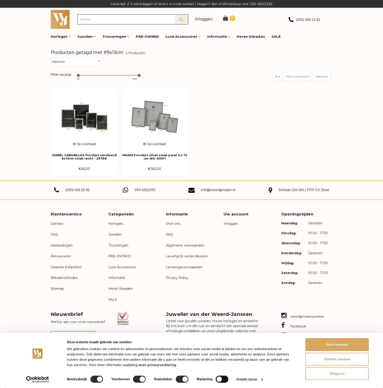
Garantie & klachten (66, 267)
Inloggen (204, 19)
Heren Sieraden (251, 36)
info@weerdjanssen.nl (218, 190)
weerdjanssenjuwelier (306, 317)
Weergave (321, 76)
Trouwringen (114, 36)
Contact (57, 224)
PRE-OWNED (147, 36)
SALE (276, 36)
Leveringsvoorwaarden (184, 267)
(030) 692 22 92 (308, 20)
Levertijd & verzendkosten (187, 256)
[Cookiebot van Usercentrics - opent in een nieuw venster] (37, 379)
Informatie (217, 36)
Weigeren (337, 373)
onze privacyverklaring (157, 365)
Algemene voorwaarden (185, 245)
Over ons (173, 224)
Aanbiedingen (62, 245)
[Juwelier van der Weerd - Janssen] (60, 19)
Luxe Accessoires (182, 36)
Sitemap (57, 289)
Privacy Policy (177, 278)
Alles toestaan (337, 344)
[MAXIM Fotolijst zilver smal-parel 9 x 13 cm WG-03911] (154, 114)
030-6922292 (145, 190)
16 (276, 76)
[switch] (139, 379)
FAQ (54, 234)
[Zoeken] (181, 19)
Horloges (60, 36)
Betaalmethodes (64, 278)
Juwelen (86, 36)
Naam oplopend (296, 76)
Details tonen (246, 379)
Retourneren (61, 256)
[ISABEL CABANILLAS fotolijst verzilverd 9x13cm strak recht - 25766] (84, 114)
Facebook (297, 326)
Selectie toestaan (337, 359)
